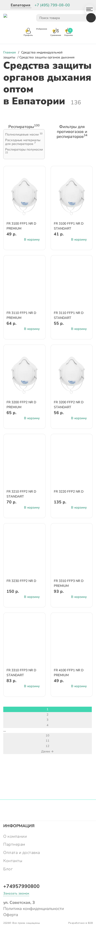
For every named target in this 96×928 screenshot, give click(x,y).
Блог (8, 869)
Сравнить (35, 179)
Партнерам (14, 844)
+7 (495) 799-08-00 (52, 5)
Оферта (10, 914)
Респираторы (24, 126)
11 (47, 741)
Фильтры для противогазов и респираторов (72, 131)
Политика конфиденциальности (33, 908)
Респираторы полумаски (24, 151)
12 (47, 746)
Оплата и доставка (21, 852)
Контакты (12, 861)
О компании (15, 836)
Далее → (47, 751)
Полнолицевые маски (23, 135)
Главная (9, 52)
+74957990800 (21, 886)
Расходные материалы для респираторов (22, 142)
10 (47, 735)
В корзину (32, 239)
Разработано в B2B (80, 923)
